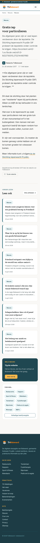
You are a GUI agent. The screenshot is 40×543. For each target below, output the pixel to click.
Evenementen (7, 500)
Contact (5, 519)
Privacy (5, 522)
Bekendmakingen (8, 497)
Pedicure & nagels (23, 405)
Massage (9, 409)
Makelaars (23, 396)
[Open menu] (35, 7)
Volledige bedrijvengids (20, 415)
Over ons (5, 516)
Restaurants (10, 392)
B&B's (18, 409)
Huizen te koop (7, 493)
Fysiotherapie (21, 401)
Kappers (20, 392)
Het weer (5, 487)
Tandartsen (10, 401)
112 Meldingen (7, 484)
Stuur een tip (11, 376)
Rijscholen (9, 405)
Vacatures (6, 490)
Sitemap (5, 526)
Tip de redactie (11, 174)
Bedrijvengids (7, 510)
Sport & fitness (11, 396)
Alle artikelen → (30, 193)
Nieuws (10, 13)
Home (4, 13)
